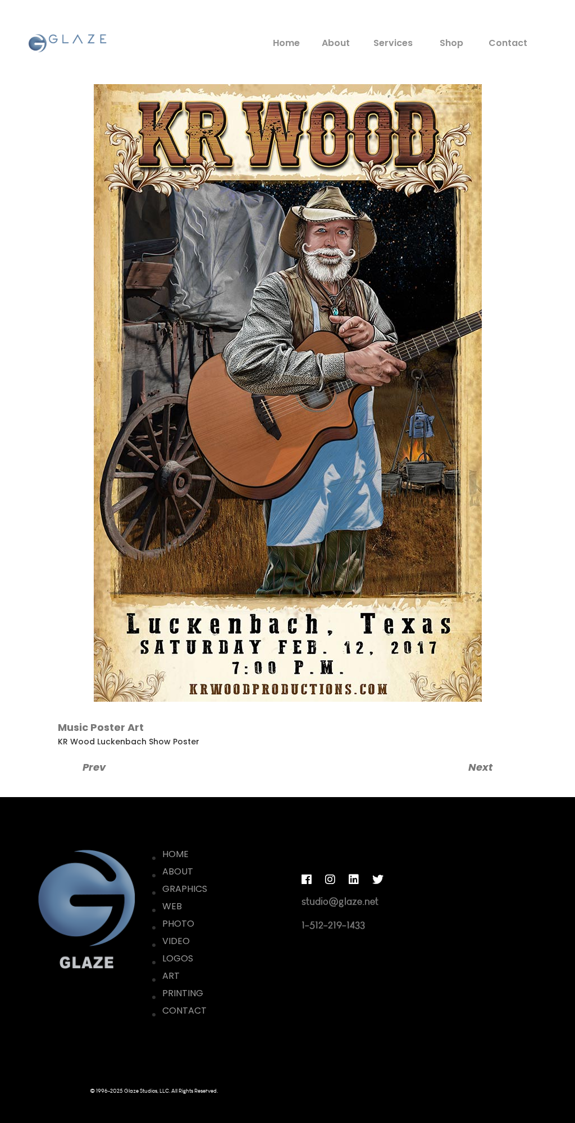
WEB (172, 906)
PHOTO (178, 923)
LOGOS (177, 958)
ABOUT (177, 871)
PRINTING (182, 993)
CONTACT (184, 1010)
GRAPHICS (184, 888)
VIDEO (176, 941)
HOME (175, 854)
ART (171, 975)
